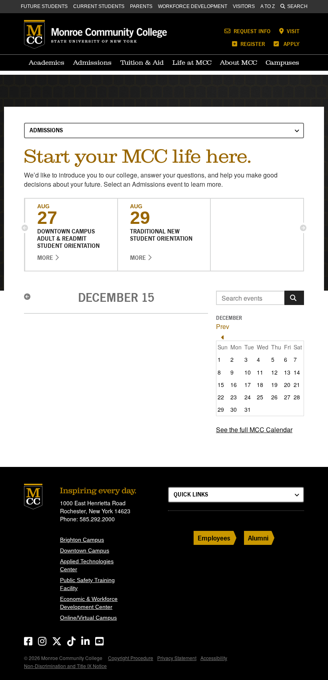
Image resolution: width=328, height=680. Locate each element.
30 (233, 409)
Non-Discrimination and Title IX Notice (65, 665)
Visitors (244, 6)
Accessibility (213, 657)
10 (247, 372)
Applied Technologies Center (87, 565)
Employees (214, 538)
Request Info (251, 31)
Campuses (282, 62)
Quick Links (191, 494)
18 (260, 385)
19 (274, 385)
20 (287, 385)
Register (252, 43)
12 (274, 372)
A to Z (267, 6)
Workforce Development (192, 6)
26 (274, 397)
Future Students (44, 6)
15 (221, 385)
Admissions (92, 62)
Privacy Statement (176, 657)
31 (247, 409)
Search (297, 6)
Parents (141, 6)
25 (260, 397)
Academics (46, 62)
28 (297, 397)
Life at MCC (191, 62)
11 (260, 372)
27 (287, 397)
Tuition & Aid (142, 62)
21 (297, 385)
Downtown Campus (84, 550)
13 (287, 372)
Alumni (258, 538)
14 (297, 372)
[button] (25, 228)
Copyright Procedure (130, 657)
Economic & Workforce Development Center (89, 603)
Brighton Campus (82, 539)
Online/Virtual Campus (88, 617)
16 (233, 385)
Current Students (98, 6)
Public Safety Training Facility (87, 584)
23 (233, 397)
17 (247, 385)
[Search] (294, 298)
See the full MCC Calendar (254, 429)
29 (221, 409)
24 (247, 397)
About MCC (238, 62)
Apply (291, 43)
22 (221, 397)
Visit (292, 31)
